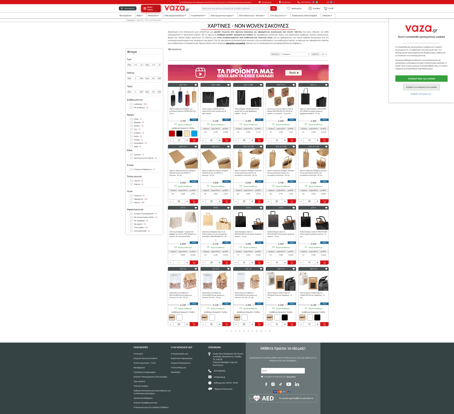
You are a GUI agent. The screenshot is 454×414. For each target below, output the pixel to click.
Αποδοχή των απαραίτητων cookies (421, 87)
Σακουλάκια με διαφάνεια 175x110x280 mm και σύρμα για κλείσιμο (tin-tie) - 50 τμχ (213, 295)
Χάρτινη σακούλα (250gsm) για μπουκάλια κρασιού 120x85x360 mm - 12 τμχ (183, 111)
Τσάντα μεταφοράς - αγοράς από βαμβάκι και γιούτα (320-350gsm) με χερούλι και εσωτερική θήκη (182, 234)
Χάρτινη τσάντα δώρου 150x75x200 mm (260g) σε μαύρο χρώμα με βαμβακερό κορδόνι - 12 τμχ (313, 111)
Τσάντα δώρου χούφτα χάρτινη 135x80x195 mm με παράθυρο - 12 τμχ (312, 295)
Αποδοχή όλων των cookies (421, 78)
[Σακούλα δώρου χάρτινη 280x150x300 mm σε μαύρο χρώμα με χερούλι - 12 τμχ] (248, 220)
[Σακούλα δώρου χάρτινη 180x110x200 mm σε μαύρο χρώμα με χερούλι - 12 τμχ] (314, 220)
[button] (141, 15)
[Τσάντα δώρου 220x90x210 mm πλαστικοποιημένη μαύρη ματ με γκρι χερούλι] (216, 97)
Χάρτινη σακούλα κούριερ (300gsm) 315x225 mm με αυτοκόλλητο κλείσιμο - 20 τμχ (215, 173)
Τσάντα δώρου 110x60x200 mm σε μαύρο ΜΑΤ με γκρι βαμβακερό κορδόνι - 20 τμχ (247, 111)
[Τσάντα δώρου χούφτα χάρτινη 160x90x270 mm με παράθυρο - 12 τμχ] (281, 281)
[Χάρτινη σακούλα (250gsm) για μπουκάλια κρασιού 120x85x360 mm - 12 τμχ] (183, 97)
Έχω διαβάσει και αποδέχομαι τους (279, 377)
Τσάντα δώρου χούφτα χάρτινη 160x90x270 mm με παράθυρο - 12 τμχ (279, 295)
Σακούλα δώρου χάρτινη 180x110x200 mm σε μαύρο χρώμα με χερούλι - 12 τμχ (313, 234)
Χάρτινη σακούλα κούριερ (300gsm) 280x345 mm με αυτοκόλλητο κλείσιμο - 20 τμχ (182, 173)
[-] (170, 140)
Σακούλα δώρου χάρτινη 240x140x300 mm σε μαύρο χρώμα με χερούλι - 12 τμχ (280, 234)
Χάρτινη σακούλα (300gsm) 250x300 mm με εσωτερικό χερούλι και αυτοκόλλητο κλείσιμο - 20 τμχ (313, 173)
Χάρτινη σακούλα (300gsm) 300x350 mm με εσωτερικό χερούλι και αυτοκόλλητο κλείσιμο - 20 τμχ (280, 173)
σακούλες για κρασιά (235, 43)
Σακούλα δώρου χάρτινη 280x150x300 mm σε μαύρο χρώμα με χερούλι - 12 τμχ (248, 234)
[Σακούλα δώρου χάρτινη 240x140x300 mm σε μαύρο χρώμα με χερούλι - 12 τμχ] (281, 220)
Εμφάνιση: (315, 54)
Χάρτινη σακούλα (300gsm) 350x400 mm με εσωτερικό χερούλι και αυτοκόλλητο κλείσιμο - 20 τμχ (248, 173)
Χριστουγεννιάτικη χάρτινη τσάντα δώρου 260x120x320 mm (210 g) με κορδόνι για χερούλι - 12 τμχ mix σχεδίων (280, 111)
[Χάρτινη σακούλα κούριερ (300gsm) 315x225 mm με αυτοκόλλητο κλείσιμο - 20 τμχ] (216, 158)
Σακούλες (131, 20)
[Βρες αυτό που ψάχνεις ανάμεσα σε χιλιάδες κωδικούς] (273, 8)
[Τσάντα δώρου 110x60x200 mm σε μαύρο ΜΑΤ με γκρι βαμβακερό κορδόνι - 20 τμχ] (248, 97)
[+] (187, 140)
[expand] (281, 117)
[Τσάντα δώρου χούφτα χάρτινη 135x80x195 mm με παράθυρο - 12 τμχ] (314, 281)
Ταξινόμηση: (275, 54)
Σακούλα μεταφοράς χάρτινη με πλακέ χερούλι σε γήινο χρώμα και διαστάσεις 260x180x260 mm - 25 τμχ (214, 234)
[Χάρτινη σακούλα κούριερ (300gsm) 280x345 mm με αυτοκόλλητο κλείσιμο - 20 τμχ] (183, 158)
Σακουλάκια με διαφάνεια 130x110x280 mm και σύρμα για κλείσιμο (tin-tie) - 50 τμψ (246, 295)
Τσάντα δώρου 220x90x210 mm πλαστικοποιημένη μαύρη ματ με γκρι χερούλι (214, 111)
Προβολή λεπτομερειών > (421, 93)
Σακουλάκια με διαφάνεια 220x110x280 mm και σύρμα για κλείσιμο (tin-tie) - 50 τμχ (180, 295)
